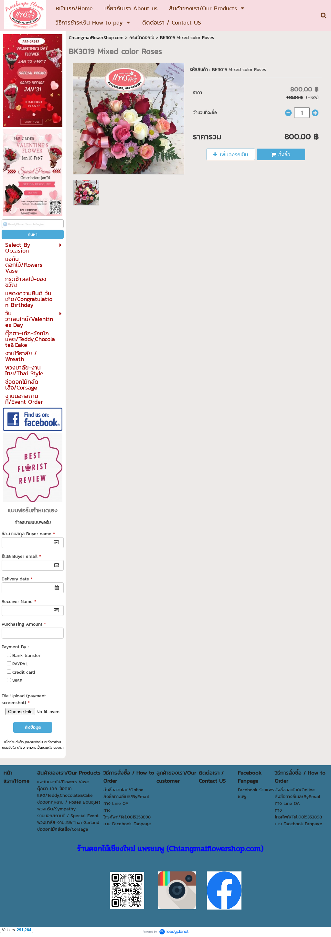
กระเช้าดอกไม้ (141, 37)
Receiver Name (19, 601)
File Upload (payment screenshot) (24, 699)
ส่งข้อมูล (33, 727)
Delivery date (17, 579)
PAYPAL (20, 664)
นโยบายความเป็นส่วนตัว (34, 747)
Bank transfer (26, 655)
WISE (17, 680)
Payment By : (15, 646)
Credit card (23, 672)
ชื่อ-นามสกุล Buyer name (28, 533)
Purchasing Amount (24, 624)
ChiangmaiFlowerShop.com (96, 37)
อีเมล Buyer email (21, 556)
